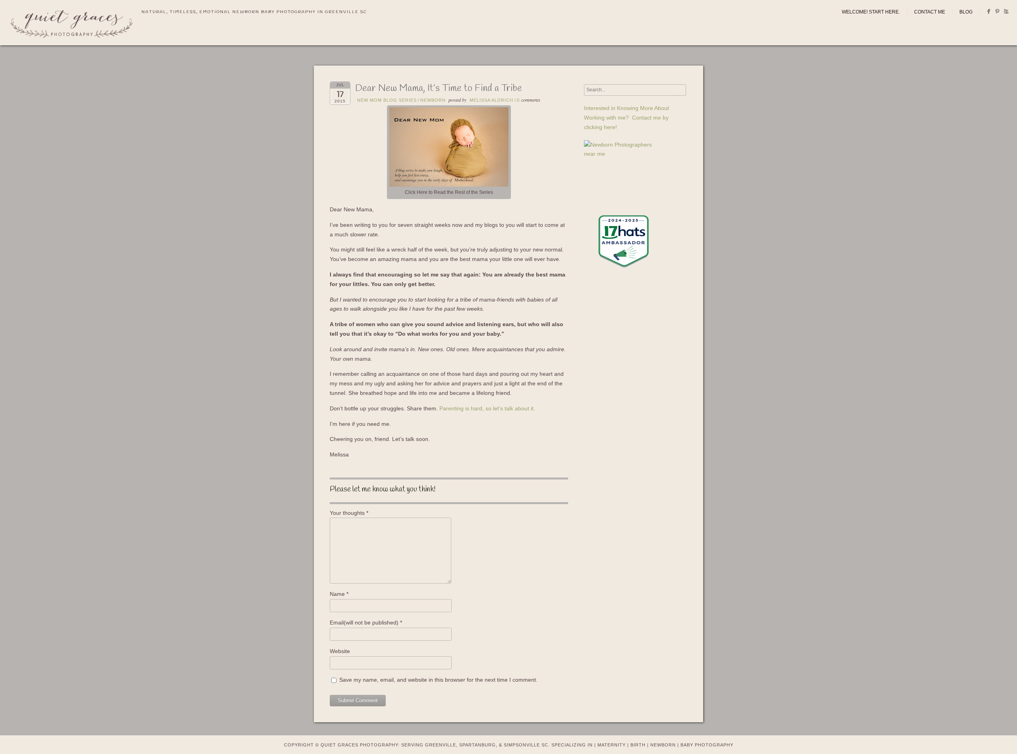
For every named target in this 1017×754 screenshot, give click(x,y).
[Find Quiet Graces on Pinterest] (997, 13)
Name (339, 594)
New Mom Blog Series (387, 100)
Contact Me (929, 12)
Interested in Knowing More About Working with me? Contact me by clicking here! (626, 117)
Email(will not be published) (366, 622)
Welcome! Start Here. (871, 12)
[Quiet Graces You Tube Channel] (1006, 13)
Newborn (433, 100)
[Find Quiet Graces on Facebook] (988, 13)
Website (340, 651)
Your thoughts (349, 513)
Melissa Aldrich (491, 100)
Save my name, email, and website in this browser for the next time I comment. (438, 680)
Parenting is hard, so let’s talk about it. (487, 408)
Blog (966, 12)
